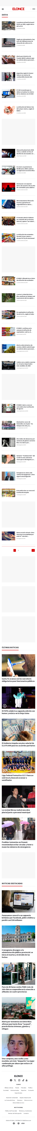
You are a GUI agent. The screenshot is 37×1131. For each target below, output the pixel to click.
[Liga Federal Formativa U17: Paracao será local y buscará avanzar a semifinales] (18, 762)
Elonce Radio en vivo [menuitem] (18, 1103)
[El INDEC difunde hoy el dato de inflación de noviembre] (8, 280)
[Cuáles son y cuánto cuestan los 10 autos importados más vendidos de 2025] (8, 365)
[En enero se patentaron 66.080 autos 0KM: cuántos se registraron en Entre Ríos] (8, 170)
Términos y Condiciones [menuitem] (25, 1111)
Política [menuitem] (30, 1088)
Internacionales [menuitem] (15, 1090)
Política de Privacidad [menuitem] (11, 1111)
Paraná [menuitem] (17, 1088)
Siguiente (33, 550)
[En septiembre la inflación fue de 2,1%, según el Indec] (8, 314)
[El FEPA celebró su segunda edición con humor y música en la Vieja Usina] (18, 697)
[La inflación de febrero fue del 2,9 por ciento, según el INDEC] (8, 110)
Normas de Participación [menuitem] (15, 1113)
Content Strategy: (14, 1123)
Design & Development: (23, 1123)
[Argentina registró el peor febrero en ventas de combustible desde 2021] (8, 76)
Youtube (27, 1080)
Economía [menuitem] (31, 1090)
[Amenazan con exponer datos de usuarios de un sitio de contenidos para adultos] (8, 187)
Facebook (11, 1080)
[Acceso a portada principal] (18, 9)
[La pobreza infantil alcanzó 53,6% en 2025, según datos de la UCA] (8, 25)
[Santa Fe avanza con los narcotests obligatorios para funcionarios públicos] (18, 665)
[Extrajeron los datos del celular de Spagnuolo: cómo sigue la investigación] (8, 476)
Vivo (33, 9)
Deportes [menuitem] (23, 1090)
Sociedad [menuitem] (6, 1090)
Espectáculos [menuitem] (18, 1093)
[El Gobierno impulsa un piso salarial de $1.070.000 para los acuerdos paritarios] (18, 730)
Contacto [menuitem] (26, 1113)
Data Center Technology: (18, 1123)
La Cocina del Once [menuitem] (10, 1100)
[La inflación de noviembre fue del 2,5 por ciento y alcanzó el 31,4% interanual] (8, 237)
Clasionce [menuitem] (19, 1100)
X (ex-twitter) (15, 1080)
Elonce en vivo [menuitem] (28, 1100)
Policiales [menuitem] (23, 1088)
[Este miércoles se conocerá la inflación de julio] (8, 493)
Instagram (19, 1080)
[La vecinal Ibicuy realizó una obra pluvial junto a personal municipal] (18, 796)
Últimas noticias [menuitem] (9, 1088)
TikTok (23, 1080)
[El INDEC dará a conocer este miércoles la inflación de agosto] (8, 408)
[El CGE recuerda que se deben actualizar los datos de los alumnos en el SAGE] (8, 93)
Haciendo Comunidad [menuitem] (12, 1098)
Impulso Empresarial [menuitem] (25, 1098)
